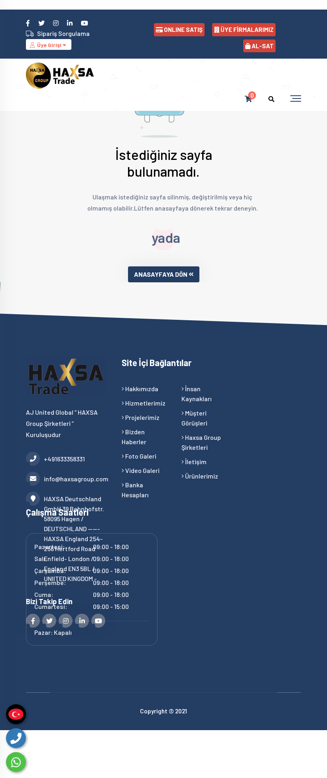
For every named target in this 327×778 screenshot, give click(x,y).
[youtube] (85, 23)
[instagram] (56, 23)
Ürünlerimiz (201, 476)
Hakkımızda (141, 388)
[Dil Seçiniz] (16, 714)
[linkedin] (70, 23)
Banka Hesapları (135, 489)
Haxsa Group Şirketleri (201, 442)
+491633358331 (64, 459)
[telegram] (42, 23)
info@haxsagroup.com (76, 479)
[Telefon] (16, 738)
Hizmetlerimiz (144, 403)
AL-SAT (263, 45)
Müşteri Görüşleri (194, 418)
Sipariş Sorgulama (63, 33)
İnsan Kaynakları (196, 393)
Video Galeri (142, 470)
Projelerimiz (142, 417)
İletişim (195, 461)
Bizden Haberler (134, 436)
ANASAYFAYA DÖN (160, 274)
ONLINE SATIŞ (183, 29)
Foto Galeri (140, 456)
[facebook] (28, 23)
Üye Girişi (49, 44)
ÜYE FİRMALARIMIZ (247, 29)
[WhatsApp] (16, 762)
